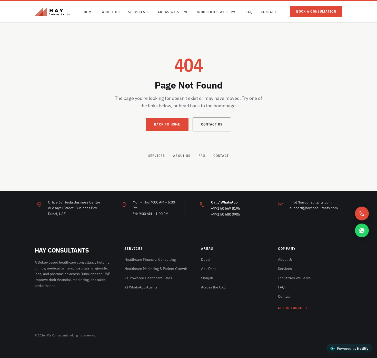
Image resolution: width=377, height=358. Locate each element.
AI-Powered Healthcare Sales (148, 278)
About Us (111, 12)
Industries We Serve (217, 12)
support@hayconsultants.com (314, 208)
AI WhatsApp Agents (140, 287)
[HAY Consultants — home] (52, 11)
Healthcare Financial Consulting (150, 259)
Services (136, 12)
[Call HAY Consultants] (362, 213)
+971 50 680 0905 (225, 214)
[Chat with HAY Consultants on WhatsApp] (362, 230)
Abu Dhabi (209, 268)
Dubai (205, 259)
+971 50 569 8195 (225, 208)
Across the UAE (213, 287)
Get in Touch (290, 308)
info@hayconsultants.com (311, 202)
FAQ (249, 12)
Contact (269, 12)
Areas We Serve (173, 12)
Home (89, 12)
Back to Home (167, 124)
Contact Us (212, 124)
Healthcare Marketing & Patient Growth (155, 268)
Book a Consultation (316, 11)
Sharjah (207, 278)
